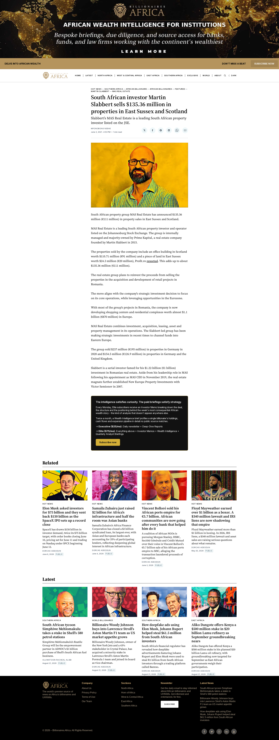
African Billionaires (161, 89)
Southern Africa (173, 75)
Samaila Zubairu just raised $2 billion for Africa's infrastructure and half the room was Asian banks (113, 514)
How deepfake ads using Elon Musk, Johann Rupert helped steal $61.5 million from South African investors (162, 632)
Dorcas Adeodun (51, 551)
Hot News (96, 89)
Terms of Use (88, 697)
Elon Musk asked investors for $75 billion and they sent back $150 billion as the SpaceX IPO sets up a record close (64, 516)
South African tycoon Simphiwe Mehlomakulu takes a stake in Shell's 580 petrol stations (62, 630)
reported (152, 261)
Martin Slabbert (100, 91)
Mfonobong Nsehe (101, 128)
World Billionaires (102, 620)
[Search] (225, 75)
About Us (86, 688)
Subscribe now (264, 63)
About (218, 75)
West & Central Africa (129, 75)
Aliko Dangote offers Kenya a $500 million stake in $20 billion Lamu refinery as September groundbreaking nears (214, 632)
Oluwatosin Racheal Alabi (57, 660)
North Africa (105, 75)
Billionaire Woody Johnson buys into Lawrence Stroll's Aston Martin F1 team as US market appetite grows (113, 630)
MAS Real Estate (121, 91)
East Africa (153, 75)
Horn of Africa (128, 692)
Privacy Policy (89, 692)
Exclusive (192, 75)
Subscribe (169, 704)
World (206, 75)
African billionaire (136, 89)
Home (78, 75)
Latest (89, 75)
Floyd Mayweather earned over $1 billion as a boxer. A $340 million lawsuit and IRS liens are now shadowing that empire (213, 516)
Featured (180, 89)
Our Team (87, 701)
